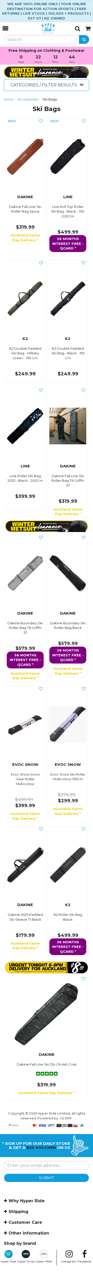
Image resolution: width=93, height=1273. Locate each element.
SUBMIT (46, 1178)
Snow (8, 99)
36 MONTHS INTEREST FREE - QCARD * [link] (68, 243)
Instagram (69, 1261)
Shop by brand (20, 1243)
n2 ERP (66, 1118)
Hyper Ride (8, 1261)
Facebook (84, 1261)
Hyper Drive (25, 1261)
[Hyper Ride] (41, 28)
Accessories (28, 99)
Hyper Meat (43, 1261)
